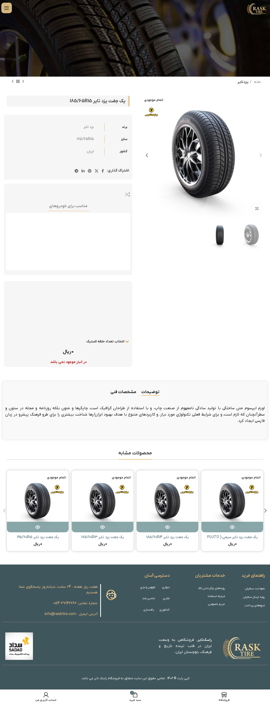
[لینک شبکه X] (96, 170)
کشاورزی (165, 610)
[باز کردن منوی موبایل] (6, 8)
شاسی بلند (148, 598)
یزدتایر (242, 82)
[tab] (150, 392)
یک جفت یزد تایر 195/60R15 (38, 537)
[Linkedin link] (83, 170)
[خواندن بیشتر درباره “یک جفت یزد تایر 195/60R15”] (38, 527)
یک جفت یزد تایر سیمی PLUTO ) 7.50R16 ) (232, 540)
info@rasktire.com (60, 614)
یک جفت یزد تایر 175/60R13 (102, 537)
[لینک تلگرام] (76, 170)
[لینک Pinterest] (89, 170)
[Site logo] (256, 7)
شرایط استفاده (216, 596)
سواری (166, 587)
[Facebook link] (102, 170)
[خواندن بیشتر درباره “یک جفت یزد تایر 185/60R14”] (167, 527)
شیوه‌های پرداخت (254, 605)
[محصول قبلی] (23, 81)
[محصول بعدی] (12, 81)
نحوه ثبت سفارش (255, 588)
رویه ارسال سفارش (254, 597)
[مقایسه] (127, 194)
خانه (257, 82)
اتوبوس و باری (147, 587)
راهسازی (148, 610)
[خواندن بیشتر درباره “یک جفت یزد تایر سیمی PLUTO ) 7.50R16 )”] (232, 527)
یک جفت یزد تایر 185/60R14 (167, 537)
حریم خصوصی (216, 604)
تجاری (166, 598)
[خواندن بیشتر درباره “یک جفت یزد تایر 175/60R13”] (102, 527)
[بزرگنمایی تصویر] (257, 208)
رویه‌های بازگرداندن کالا (211, 588)
